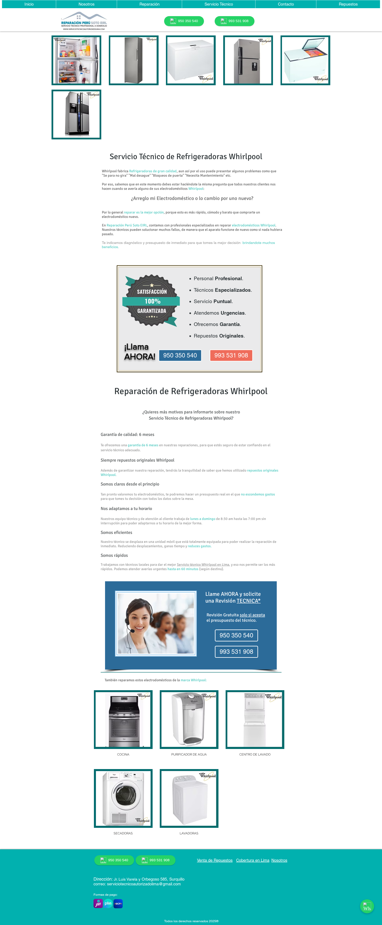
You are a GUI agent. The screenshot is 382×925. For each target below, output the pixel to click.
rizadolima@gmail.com (161, 884)
